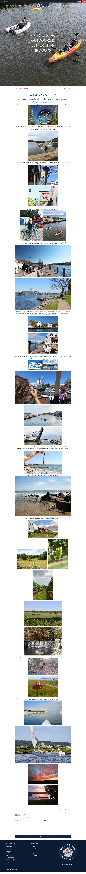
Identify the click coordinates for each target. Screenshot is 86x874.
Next (69, 88)
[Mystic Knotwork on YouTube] (74, 864)
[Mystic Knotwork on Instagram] (67, 864)
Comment (17, 825)
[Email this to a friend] (69, 809)
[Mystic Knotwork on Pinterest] (69, 864)
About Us (33, 857)
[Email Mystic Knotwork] (63, 864)
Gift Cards (33, 846)
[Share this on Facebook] (62, 809)
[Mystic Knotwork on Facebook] (65, 864)
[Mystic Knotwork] (43, 5)
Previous (65, 88)
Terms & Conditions (34, 855)
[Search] (83, 5)
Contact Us (33, 860)
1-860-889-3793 (4, 1)
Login (79, 1)
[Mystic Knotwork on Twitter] (71, 864)
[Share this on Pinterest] (65, 809)
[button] (12, 5)
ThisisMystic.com (29, 207)
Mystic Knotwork (12, 869)
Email (45, 820)
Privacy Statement (34, 853)
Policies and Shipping (35, 848)
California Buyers (34, 851)
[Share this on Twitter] (59, 809)
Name (16, 820)
